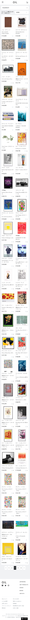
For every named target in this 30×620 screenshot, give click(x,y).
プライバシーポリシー (6, 605)
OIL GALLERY (16, 599)
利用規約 (15, 603)
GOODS (21, 587)
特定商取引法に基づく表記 (18, 605)
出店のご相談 (15, 608)
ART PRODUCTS (24, 584)
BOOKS (21, 590)
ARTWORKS (23, 581)
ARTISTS (22, 593)
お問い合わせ (4, 603)
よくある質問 (4, 601)
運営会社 (4, 608)
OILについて (4, 599)
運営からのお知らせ (17, 601)
